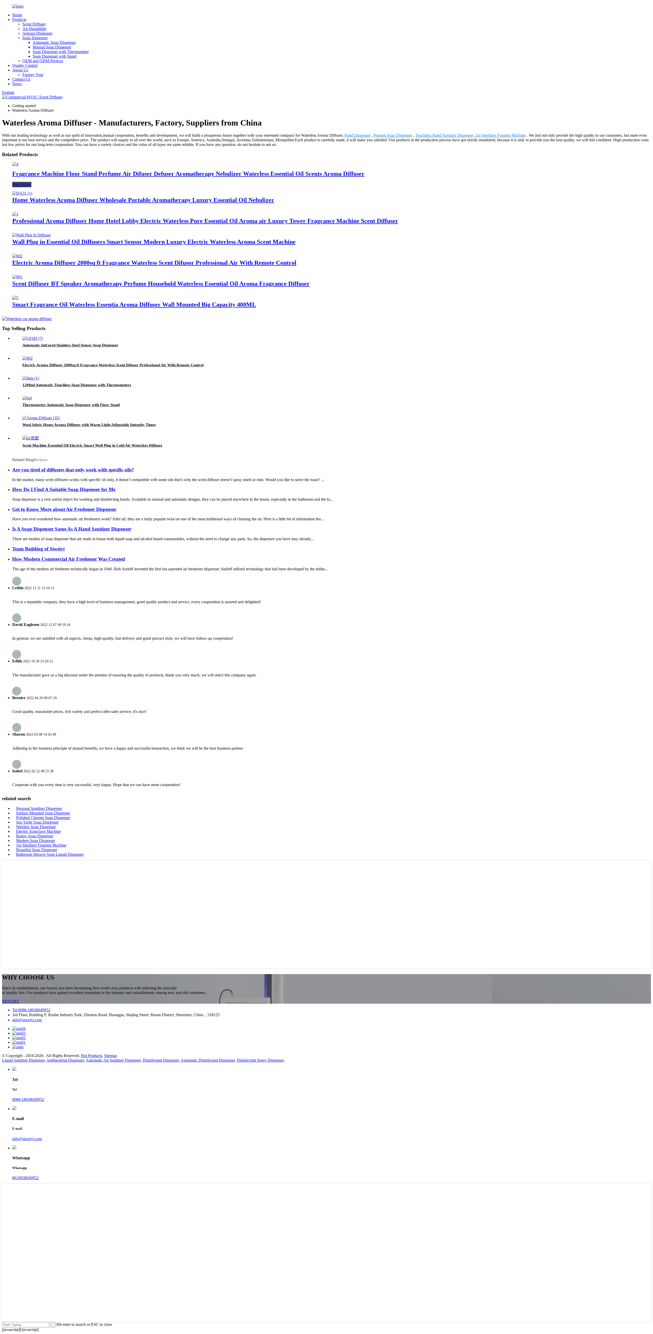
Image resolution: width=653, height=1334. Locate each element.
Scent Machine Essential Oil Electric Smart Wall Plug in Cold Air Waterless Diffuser (92, 445)
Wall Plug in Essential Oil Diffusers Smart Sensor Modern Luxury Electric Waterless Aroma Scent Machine (154, 241)
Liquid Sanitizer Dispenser (23, 1060)
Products (19, 19)
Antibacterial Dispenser (65, 1060)
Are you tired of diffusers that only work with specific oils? (73, 469)
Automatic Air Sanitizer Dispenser (113, 1060)
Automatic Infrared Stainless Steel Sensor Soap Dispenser (70, 345)
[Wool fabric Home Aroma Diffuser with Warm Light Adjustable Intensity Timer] (41, 418)
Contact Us (21, 79)
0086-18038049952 (28, 1099)
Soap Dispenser (35, 38)
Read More (22, 184)
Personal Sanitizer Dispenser (39, 808)
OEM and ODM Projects (42, 61)
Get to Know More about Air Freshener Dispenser (64, 509)
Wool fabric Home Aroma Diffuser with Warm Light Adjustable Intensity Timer (89, 425)
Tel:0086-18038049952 (31, 1010)
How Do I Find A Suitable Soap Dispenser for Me (63, 489)
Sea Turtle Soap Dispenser (37, 822)
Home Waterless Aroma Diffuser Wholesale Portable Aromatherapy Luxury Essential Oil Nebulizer (143, 200)
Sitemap (110, 1055)
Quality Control (24, 65)
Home (17, 15)
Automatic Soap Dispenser (54, 42)
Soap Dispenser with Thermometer (61, 51)
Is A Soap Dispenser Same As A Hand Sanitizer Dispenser (71, 529)
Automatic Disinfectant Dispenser (208, 1060)
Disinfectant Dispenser (161, 1060)
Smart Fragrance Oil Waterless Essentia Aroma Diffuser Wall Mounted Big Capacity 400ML (134, 304)
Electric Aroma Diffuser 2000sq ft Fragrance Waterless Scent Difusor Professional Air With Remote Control (154, 262)
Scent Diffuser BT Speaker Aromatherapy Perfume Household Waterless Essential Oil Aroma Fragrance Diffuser (161, 283)
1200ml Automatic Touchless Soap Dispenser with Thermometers (76, 385)
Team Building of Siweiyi (38, 548)
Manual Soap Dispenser (52, 47)
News (17, 84)
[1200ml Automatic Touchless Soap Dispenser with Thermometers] (30, 378)
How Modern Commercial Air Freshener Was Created (68, 559)
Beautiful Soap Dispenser (36, 850)
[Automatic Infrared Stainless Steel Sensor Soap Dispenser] (32, 338)
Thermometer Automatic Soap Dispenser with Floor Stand (71, 405)
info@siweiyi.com (27, 1020)
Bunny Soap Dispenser (34, 836)
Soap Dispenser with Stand (54, 56)
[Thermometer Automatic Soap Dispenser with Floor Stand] (27, 398)
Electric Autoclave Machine (38, 831)
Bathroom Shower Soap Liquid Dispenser (50, 854)
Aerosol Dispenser (37, 33)
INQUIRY (10, 1001)
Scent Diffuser (34, 24)
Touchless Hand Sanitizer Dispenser (444, 135)
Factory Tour (32, 74)
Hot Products (91, 1055)
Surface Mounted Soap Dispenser (43, 813)
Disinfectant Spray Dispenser (260, 1060)
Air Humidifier (34, 29)
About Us (20, 70)
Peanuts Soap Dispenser (392, 135)
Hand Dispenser (357, 135)
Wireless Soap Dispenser (36, 827)
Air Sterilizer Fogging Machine (500, 135)
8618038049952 (25, 1178)
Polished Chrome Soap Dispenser (43, 817)
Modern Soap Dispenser (35, 840)
